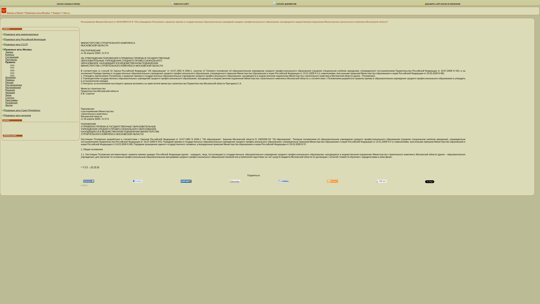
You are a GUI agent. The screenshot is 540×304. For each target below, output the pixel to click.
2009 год (66, 13)
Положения (11, 103)
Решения (10, 90)
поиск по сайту (181, 4)
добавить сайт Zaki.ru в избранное (442, 4)
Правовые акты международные (21, 34)
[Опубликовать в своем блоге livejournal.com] (283, 182)
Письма (9, 82)
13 (95, 167)
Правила (56, 13)
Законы (9, 52)
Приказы (9, 80)
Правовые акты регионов (17, 115)
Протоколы (11, 60)
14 (98, 167)
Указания (10, 92)
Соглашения (12, 57)
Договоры (10, 77)
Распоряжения (13, 87)
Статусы (9, 98)
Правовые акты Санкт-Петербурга (22, 110)
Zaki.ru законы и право (68, 4)
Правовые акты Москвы (37, 13)
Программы (11, 100)
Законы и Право (15, 13)
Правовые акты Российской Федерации (25, 39)
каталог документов (286, 4)
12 (91, 167)
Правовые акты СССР (16, 44)
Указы (8, 95)
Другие (9, 105)
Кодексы (9, 54)
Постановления (13, 85)
